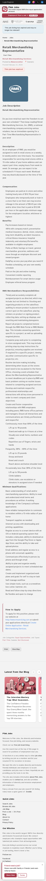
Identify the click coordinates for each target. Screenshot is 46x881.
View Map (16, 649)
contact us (19, 780)
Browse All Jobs (9, 806)
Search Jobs (8, 804)
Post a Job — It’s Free (11, 812)
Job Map (6, 809)
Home (5, 38)
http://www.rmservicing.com (17, 620)
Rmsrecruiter (17, 62)
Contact (6, 820)
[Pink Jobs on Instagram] (33, 2)
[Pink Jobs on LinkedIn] (42, 2)
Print (6, 649)
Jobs (11, 38)
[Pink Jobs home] (4, 9)
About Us (6, 817)
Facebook (6, 859)
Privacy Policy (8, 822)
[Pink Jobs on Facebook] (29, 2)
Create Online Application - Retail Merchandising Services (20, 626)
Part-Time (6, 640)
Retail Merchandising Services (17, 59)
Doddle (29, 792)
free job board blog (22, 745)
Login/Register (8, 2)
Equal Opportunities (22, 638)
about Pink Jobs (36, 777)
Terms (22, 875)
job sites (38, 756)
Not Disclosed (23, 640)
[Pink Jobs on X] (38, 2)
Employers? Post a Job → (22, 15)
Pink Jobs (13, 7)
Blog (4, 814)
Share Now (10, 875)
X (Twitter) (7, 861)
